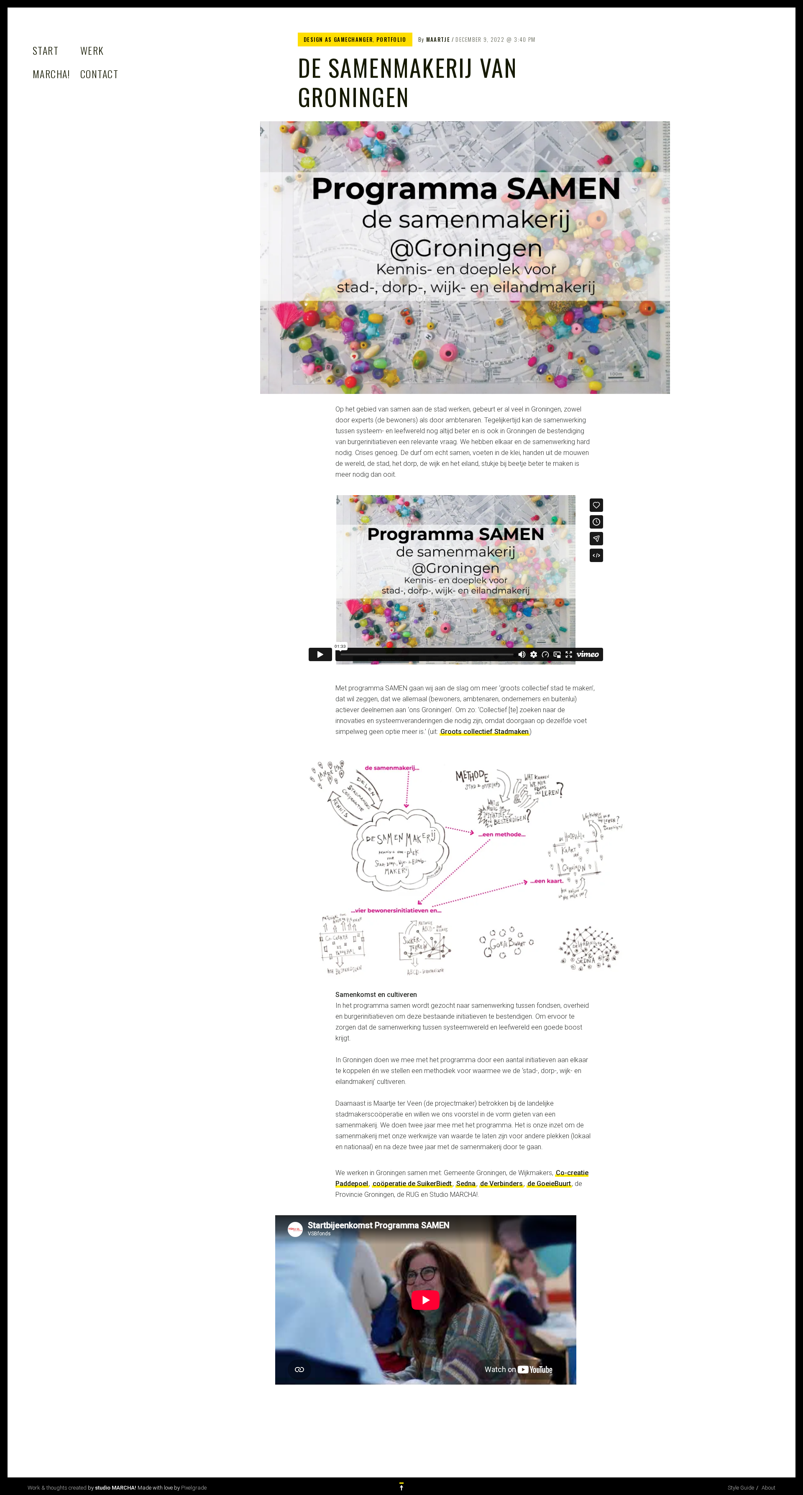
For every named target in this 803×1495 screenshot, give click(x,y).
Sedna (466, 1184)
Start (46, 50)
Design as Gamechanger (338, 39)
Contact (99, 73)
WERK (92, 50)
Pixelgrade (194, 1488)
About (768, 1488)
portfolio (391, 39)
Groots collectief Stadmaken (484, 732)
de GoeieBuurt (549, 1184)
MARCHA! (51, 73)
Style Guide (741, 1488)
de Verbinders (501, 1184)
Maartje (438, 39)
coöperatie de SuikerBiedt (412, 1184)
